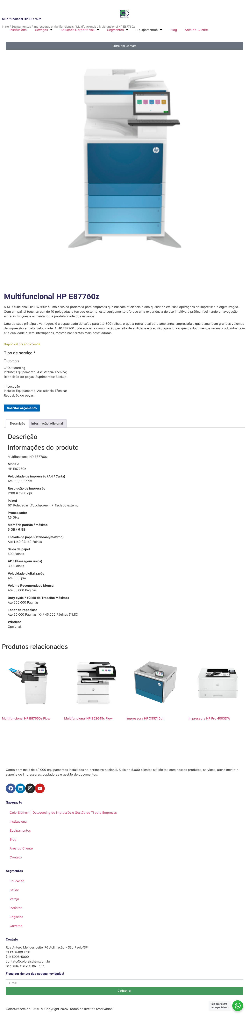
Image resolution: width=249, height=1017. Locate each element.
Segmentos (115, 30)
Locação (13, 386)
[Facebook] (11, 788)
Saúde (14, 890)
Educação (17, 881)
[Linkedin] (20, 788)
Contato (16, 857)
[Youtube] (40, 788)
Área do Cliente (196, 30)
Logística (16, 917)
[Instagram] (30, 788)
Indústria (16, 908)
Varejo (14, 899)
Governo (16, 926)
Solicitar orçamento (22, 408)
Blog (173, 30)
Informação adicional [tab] (47, 423)
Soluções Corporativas (77, 30)
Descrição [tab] (17, 423)
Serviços (41, 30)
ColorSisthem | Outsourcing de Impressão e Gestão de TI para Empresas (63, 812)
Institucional (18, 30)
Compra (13, 361)
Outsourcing (16, 367)
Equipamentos (20, 830)
